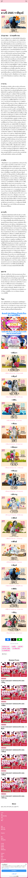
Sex (2, 814)
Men (2, 820)
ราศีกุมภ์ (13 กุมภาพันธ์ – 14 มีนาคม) (14, 396)
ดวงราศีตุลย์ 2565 (16, 648)
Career (2, 845)
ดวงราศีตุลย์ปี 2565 (6, 650)
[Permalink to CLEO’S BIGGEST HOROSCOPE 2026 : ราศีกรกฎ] (14, 784)
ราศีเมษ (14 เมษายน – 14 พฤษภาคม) (14, 444)
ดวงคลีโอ (14, 646)
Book (2, 856)
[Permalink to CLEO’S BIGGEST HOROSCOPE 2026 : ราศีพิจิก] (14, 692)
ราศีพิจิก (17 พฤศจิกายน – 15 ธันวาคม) (14, 609)
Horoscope (4, 10)
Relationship (4, 815)
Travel (2, 861)
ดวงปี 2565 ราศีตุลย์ (6, 648)
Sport (2, 838)
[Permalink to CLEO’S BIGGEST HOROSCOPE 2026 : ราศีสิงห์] (14, 761)
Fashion (3, 833)
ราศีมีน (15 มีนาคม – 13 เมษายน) (14, 420)
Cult (2, 857)
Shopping (3, 839)
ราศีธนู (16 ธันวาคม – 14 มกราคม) (14, 633)
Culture (2, 853)
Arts (2, 854)
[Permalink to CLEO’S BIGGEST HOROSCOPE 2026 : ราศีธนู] (14, 669)
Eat (1, 836)
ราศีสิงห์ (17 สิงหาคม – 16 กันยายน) (14, 538)
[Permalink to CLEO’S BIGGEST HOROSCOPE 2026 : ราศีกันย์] (14, 738)
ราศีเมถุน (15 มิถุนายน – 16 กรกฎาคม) (14, 491)
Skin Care (3, 829)
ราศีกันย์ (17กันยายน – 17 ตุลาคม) (14, 562)
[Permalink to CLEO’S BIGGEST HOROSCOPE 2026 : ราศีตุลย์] (14, 715)
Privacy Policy (6, 868)
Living (2, 843)
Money (2, 848)
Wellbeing (3, 849)
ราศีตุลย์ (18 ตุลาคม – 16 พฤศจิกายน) (14, 585)
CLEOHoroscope (5, 646)
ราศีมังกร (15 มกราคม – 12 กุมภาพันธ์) (14, 373)
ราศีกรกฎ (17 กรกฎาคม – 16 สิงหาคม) (14, 514)
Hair (2, 826)
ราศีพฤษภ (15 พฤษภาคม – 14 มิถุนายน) (14, 467)
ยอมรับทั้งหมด (14, 870)
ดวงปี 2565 (20, 646)
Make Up (3, 827)
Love (2, 812)
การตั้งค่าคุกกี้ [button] (14, 873)
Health (2, 846)
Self (2, 817)
